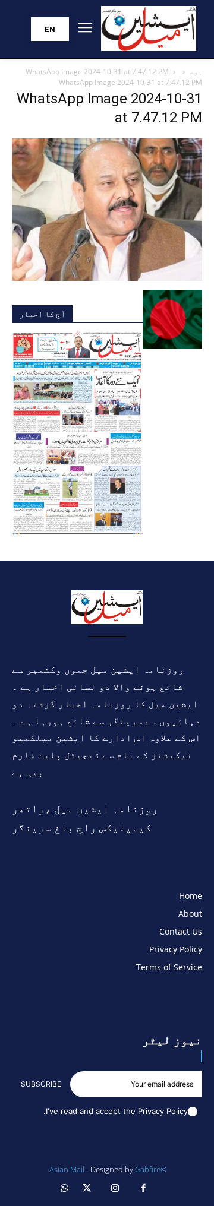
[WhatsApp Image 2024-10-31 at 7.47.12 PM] (107, 278)
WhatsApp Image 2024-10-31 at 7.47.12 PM (97, 72)
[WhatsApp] (65, 1188)
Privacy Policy (163, 1111)
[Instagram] (115, 1188)
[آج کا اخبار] (77, 531)
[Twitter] (87, 1188)
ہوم (196, 72)
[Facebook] (144, 1188)
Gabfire (147, 1169)
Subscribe (41, 1084)
